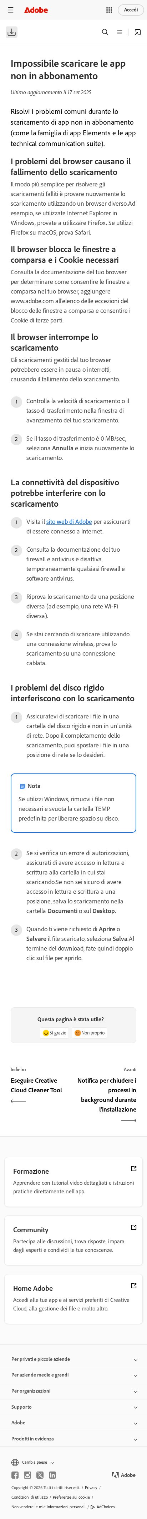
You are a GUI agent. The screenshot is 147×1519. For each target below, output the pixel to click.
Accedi (131, 10)
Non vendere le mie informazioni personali (48, 1506)
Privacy (91, 1487)
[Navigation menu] (10, 10)
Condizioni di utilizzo (29, 1497)
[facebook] (15, 1475)
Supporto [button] (21, 1407)
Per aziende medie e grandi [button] (40, 1375)
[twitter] (40, 1475)
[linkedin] (52, 1475)
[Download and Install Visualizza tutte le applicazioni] (137, 32)
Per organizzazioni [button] (30, 1391)
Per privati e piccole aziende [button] (40, 1359)
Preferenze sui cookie (71, 1497)
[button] (109, 10)
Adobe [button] (18, 1423)
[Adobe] (36, 10)
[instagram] (27, 1475)
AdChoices (106, 1506)
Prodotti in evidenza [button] (32, 1439)
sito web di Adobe (69, 522)
